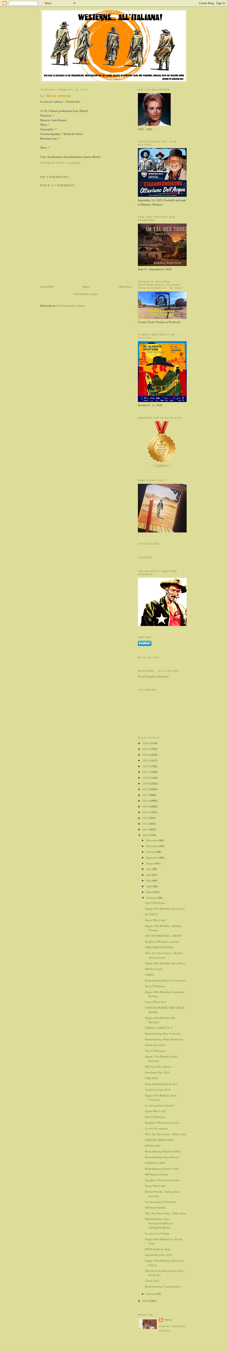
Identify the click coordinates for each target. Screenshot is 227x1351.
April (149, 886)
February (151, 898)
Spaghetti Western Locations (162, 941)
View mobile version (85, 294)
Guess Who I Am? (155, 920)
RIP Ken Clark (153, 969)
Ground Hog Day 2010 (158, 1255)
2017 (146, 795)
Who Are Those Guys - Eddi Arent (165, 1213)
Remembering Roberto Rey (161, 1084)
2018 (146, 789)
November (152, 846)
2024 (146, 755)
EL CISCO (151, 914)
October (151, 852)
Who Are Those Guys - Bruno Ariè (165, 1134)
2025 (146, 749)
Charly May (152, 1281)
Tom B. (167, 1320)
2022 (146, 766)
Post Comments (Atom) (70, 306)
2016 (146, 801)
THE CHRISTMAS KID (159, 947)
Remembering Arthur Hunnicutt (164, 1039)
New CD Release (155, 903)
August (150, 863)
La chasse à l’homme (157, 1233)
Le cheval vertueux (156, 1128)
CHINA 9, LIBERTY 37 (159, 1028)
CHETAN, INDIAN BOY (159, 1140)
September (152, 857)
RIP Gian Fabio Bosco (158, 1067)
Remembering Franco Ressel (162, 1157)
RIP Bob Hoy (153, 1146)
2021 (146, 772)
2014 (146, 812)
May (149, 880)
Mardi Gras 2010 (155, 1045)
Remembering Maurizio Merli (163, 1151)
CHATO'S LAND (155, 1163)
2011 (146, 829)
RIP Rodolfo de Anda (157, 1249)
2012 (146, 824)
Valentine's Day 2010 (157, 1090)
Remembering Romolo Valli (162, 1169)
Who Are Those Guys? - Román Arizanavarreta (164, 955)
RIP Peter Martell (155, 1207)
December (152, 840)
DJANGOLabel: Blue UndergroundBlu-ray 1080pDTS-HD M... (159, 1223)
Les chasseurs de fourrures (160, 1202)
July (149, 869)
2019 (146, 783)
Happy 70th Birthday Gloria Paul (165, 909)
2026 (146, 743)
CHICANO (151, 1078)
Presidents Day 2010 (157, 1072)
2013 (146, 818)
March (150, 892)
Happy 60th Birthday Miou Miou (165, 963)
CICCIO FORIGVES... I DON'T (163, 936)
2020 (146, 778)
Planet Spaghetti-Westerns (153, 676)
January (151, 1294)
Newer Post (47, 287)
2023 (146, 760)
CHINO (149, 975)
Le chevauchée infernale (159, 1105)
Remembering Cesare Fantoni (162, 1286)
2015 (146, 806)
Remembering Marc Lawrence (163, 1033)
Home (86, 287)
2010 (146, 835)
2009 (146, 1301)
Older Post (125, 287)
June (149, 875)
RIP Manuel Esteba (156, 1174)
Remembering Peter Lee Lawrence (165, 980)
